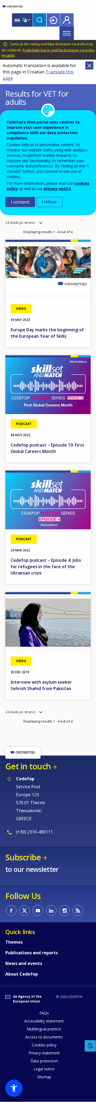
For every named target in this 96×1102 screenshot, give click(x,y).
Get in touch (28, 766)
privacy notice (57, 188)
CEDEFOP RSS (78, 910)
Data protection (44, 1060)
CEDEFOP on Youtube (38, 910)
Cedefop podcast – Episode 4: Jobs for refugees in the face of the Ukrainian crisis (46, 566)
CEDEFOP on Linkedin (51, 910)
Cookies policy (44, 1044)
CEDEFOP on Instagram (64, 910)
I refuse (49, 202)
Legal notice (44, 1068)
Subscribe (23, 857)
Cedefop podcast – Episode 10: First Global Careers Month (47, 448)
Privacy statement (44, 1052)
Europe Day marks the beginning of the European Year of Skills (47, 333)
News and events (23, 963)
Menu (67, 33)
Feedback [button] (90, 1046)
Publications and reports (31, 953)
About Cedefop (21, 974)
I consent (20, 202)
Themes (14, 942)
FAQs (44, 1013)
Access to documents (44, 1036)
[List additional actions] (28, 20)
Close (89, 65)
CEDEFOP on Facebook (11, 910)
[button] (13, 1088)
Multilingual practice (44, 1028)
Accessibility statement (44, 1020)
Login (53, 20)
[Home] (13, 6)
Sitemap (44, 1076)
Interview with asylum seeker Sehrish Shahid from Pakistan (41, 685)
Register (67, 20)
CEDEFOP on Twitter (24, 910)
